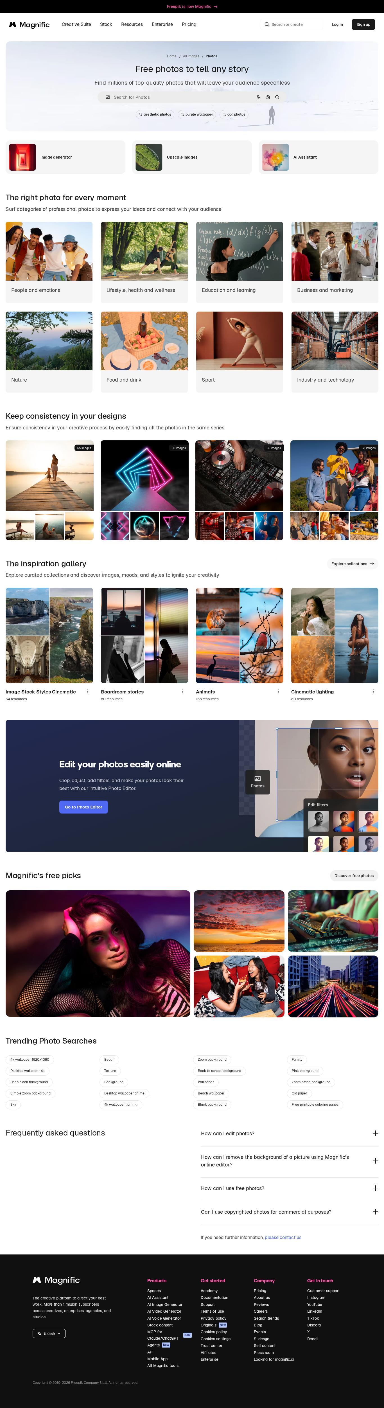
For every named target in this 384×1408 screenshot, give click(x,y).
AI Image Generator (164, 1304)
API (150, 1352)
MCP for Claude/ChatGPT (169, 1335)
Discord (314, 1325)
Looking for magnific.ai (274, 1359)
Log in (337, 24)
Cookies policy (214, 1331)
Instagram (316, 1297)
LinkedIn (314, 1311)
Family (297, 1059)
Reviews (261, 1304)
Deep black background (29, 1082)
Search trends (266, 1318)
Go (18, 1005)
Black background (212, 1104)
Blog (258, 1325)
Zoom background (212, 1059)
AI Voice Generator (164, 1318)
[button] (49, 1333)
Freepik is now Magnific (189, 6)
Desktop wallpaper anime (124, 1093)
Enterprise (209, 1359)
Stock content (160, 1325)
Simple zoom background (30, 1093)
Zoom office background (311, 1082)
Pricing (189, 25)
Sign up (363, 24)
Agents (158, 1345)
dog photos (236, 114)
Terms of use (212, 1311)
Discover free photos (354, 875)
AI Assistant (157, 1297)
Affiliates (208, 1352)
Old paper (299, 1093)
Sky (13, 1104)
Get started (213, 1280)
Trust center (211, 1345)
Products (156, 1280)
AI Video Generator (164, 1311)
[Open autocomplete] (105, 97)
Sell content (264, 1345)
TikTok (313, 1318)
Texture (110, 1071)
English (49, 1333)
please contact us (283, 1237)
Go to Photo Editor (83, 807)
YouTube (314, 1304)
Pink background (305, 1071)
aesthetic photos (157, 114)
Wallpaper (206, 1082)
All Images (191, 56)
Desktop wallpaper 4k (27, 1071)
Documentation (214, 1297)
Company (264, 1280)
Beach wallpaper (211, 1093)
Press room (264, 1352)
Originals (213, 1325)
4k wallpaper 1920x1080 (29, 1059)
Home (172, 56)
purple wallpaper (199, 114)
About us (262, 1297)
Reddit (313, 1338)
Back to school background (219, 1071)
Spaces (154, 1290)
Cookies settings (216, 1338)
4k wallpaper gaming (120, 1104)
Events (260, 1331)
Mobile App (157, 1358)
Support (208, 1304)
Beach (109, 1059)
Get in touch (320, 1280)
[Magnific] (56, 1281)
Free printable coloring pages (315, 1104)
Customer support (323, 1290)
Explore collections (349, 563)
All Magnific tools (163, 1365)
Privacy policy (214, 1318)
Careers (261, 1311)
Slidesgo (261, 1338)
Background (113, 1082)
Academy (209, 1290)
